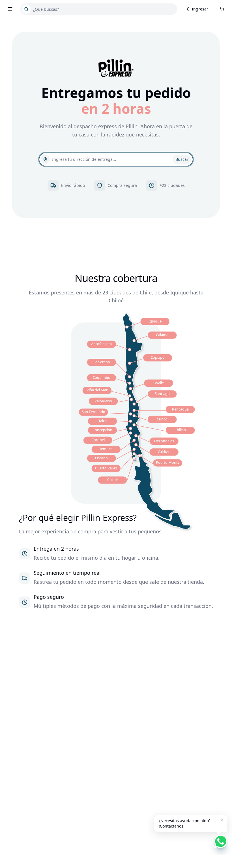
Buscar (181, 159)
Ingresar (200, 9)
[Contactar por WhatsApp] (220, 841)
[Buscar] (26, 9)
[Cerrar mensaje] (222, 819)
